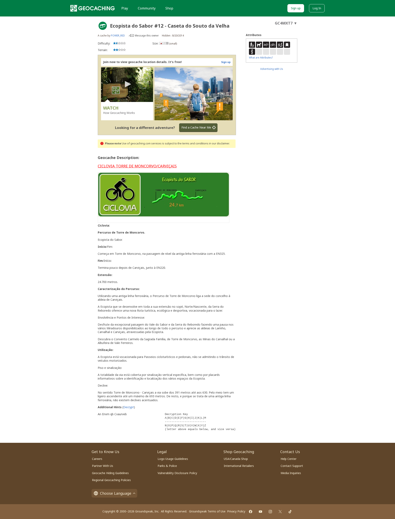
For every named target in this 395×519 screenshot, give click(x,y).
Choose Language (115, 493)
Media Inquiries (291, 473)
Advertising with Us (271, 69)
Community (147, 8)
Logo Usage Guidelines (173, 459)
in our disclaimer (219, 143)
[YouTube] (260, 511)
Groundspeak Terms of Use (207, 511)
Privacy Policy (236, 511)
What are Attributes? (261, 57)
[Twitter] (280, 511)
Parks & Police (167, 466)
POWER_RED (118, 35)
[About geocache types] (103, 26)
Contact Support (292, 466)
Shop (169, 8)
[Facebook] (250, 511)
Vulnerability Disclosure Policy (177, 473)
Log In (317, 8)
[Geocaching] (92, 8)
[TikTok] (290, 511)
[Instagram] (270, 511)
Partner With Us (102, 466)
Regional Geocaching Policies (111, 480)
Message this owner (147, 35)
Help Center (288, 459)
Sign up (296, 8)
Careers (97, 459)
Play (124, 8)
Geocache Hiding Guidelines (110, 473)
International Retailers (239, 466)
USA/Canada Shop (236, 459)
